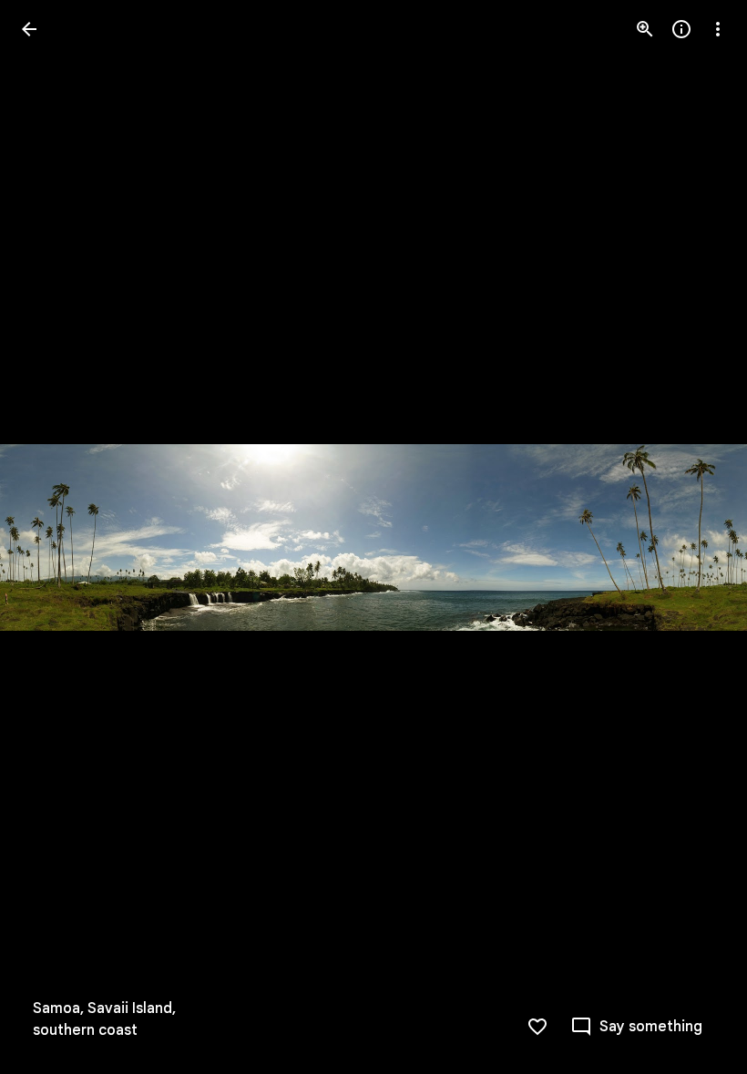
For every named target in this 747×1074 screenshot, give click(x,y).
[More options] (718, 29)
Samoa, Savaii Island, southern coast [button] (104, 1019)
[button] (51, 537)
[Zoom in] (645, 29)
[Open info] (681, 29)
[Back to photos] (29, 29)
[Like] (537, 1027)
